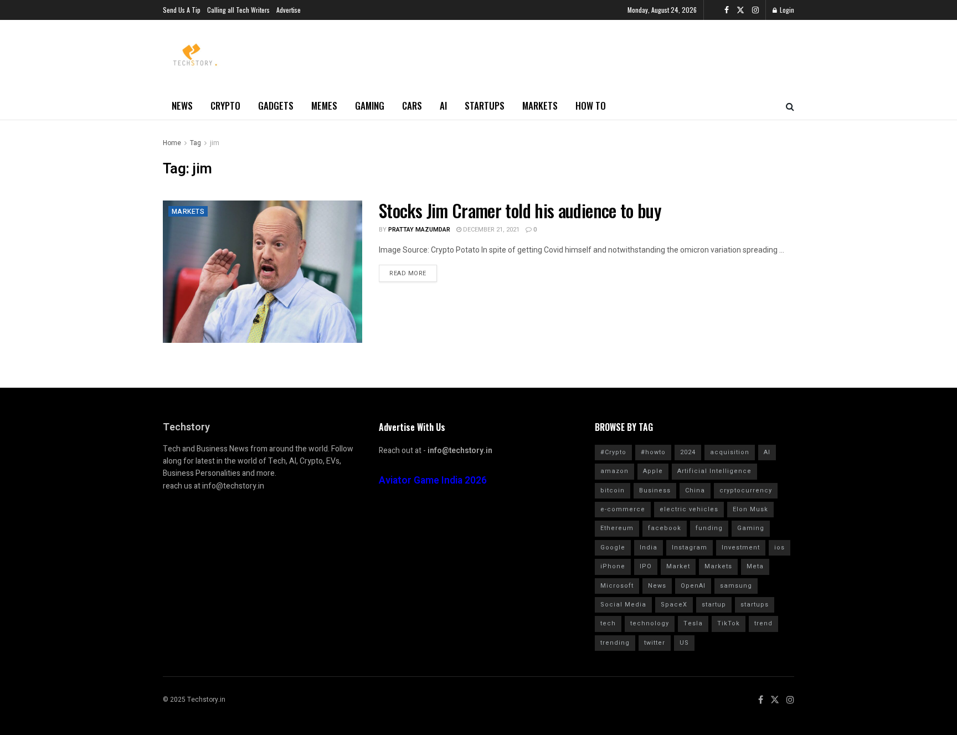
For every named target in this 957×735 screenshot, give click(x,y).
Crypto (225, 105)
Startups (485, 105)
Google (612, 547)
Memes (324, 105)
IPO (646, 566)
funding (709, 528)
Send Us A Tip (181, 9)
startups (754, 604)
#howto (653, 452)
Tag (195, 143)
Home (172, 143)
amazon (614, 471)
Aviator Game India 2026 (433, 480)
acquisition (729, 452)
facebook (664, 528)
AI (443, 105)
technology (649, 623)
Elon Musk (750, 509)
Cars (412, 105)
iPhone (612, 566)
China (695, 490)
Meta (755, 566)
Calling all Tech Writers (238, 9)
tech (608, 623)
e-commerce (622, 509)
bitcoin (612, 490)
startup (714, 604)
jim (214, 143)
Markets (540, 105)
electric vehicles (689, 509)
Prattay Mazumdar (419, 229)
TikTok (728, 623)
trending (615, 642)
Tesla (693, 623)
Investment (741, 547)
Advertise (288, 9)
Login (786, 9)
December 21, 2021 (490, 229)
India (648, 547)
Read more (407, 273)
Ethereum (617, 528)
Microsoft (617, 585)
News (182, 105)
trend (763, 623)
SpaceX (674, 604)
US (684, 642)
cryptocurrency (745, 490)
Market (678, 566)
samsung (736, 585)
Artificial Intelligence (714, 471)
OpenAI (693, 585)
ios (779, 547)
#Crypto (613, 452)
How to (590, 105)
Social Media (623, 604)
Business (655, 490)
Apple (653, 471)
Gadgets (276, 105)
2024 (688, 452)
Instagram (689, 547)
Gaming (369, 105)
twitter (654, 642)
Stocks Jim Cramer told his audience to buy (520, 210)
